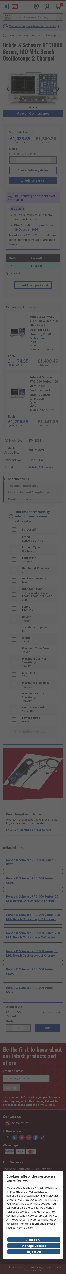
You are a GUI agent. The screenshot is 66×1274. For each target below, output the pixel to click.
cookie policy (24, 1227)
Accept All (33, 1240)
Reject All (34, 1252)
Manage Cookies (34, 1246)
